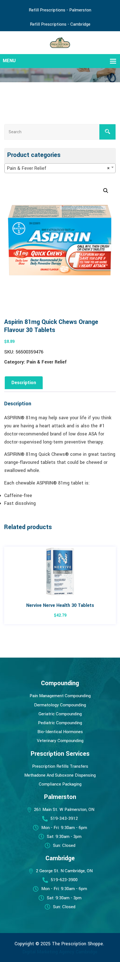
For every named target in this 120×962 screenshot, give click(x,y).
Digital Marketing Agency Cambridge (60, 952)
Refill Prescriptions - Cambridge (60, 24)
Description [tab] (23, 382)
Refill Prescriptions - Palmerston (60, 10)
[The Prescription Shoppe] (60, 42)
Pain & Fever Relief (47, 362)
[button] (106, 191)
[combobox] (60, 168)
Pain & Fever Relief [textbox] (58, 168)
